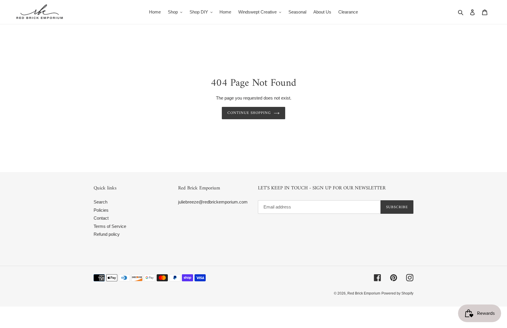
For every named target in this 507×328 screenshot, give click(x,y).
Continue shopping (249, 113)
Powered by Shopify (397, 293)
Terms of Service (110, 226)
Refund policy (107, 234)
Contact (101, 218)
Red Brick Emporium (363, 293)
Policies (101, 210)
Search (100, 201)
